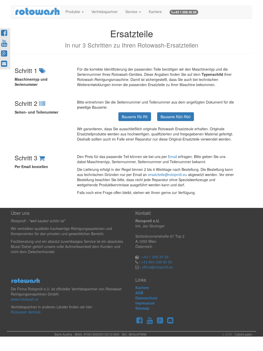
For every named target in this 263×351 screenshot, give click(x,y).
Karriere (155, 11)
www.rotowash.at (24, 299)
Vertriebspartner (104, 11)
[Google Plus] (161, 321)
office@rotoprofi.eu (157, 267)
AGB (139, 292)
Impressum (145, 303)
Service (131, 11)
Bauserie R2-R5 (135, 116)
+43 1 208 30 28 (155, 256)
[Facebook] (140, 321)
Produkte (73, 11)
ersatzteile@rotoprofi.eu (167, 174)
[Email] (171, 321)
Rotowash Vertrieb (26, 312)
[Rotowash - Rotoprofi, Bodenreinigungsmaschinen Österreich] (36, 11)
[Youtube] (151, 321)
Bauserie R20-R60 (176, 116)
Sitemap (142, 308)
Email (172, 156)
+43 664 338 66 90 (156, 261)
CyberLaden (243, 334)
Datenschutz (146, 297)
